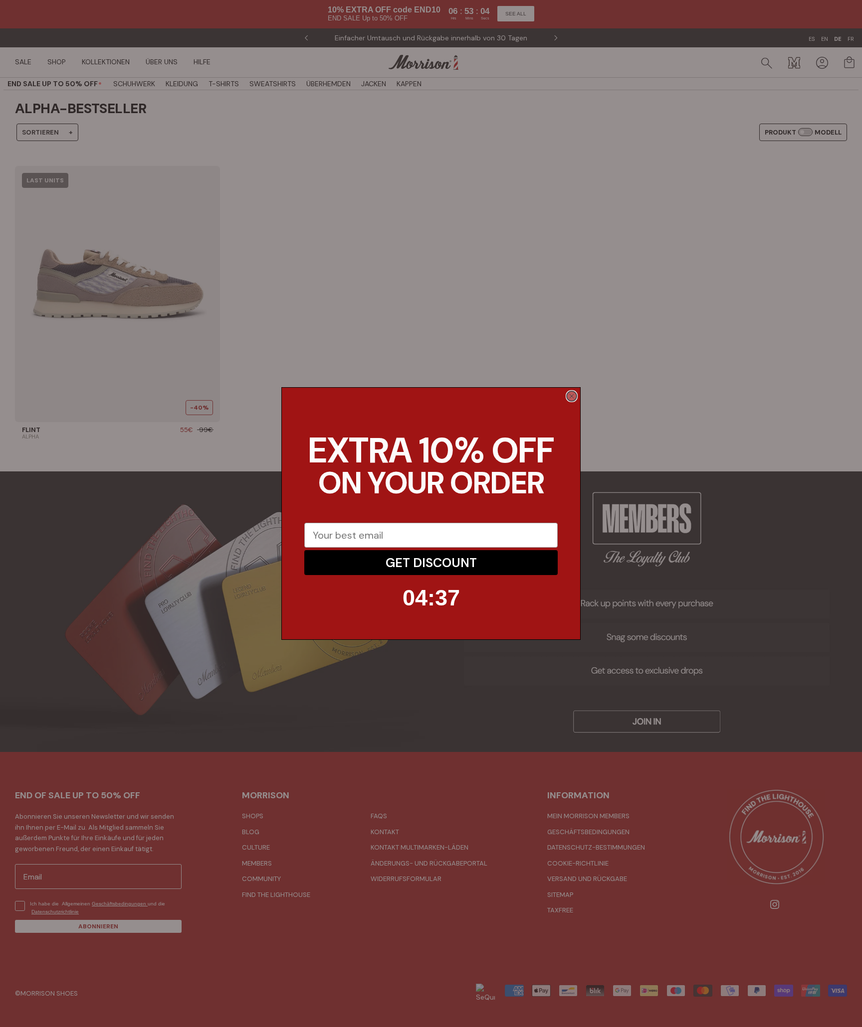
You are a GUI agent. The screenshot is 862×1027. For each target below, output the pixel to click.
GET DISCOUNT (431, 563)
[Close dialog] (572, 396)
